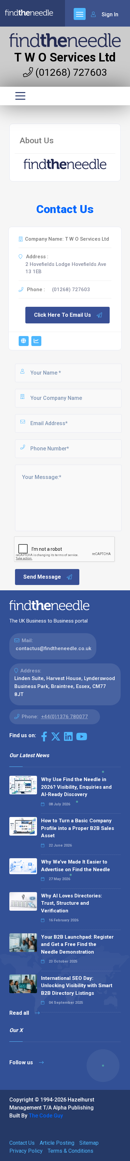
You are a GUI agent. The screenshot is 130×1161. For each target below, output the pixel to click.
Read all (19, 1013)
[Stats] (36, 341)
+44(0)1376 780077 (64, 717)
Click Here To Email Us (62, 315)
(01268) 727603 (70, 72)
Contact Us (22, 1143)
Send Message (42, 577)
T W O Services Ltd (65, 57)
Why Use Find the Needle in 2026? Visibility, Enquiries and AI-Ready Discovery (76, 786)
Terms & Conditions (70, 1151)
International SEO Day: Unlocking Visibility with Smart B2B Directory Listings (76, 985)
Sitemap (89, 1143)
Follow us (21, 1062)
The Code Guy (46, 1115)
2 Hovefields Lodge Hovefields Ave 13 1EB (65, 268)
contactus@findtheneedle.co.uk (53, 648)
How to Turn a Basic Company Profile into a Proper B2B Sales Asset (77, 828)
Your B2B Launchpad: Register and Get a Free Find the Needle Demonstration (77, 944)
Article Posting (57, 1143)
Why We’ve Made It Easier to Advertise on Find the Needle (75, 865)
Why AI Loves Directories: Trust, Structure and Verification (71, 903)
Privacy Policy (26, 1151)
